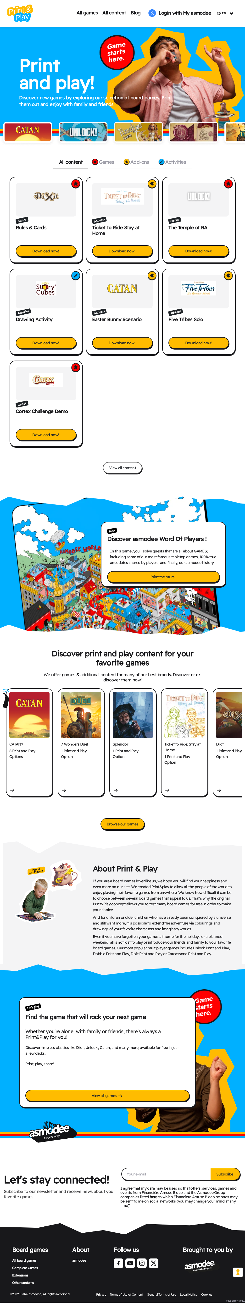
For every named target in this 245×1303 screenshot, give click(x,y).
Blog (136, 13)
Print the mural (163, 576)
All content (114, 13)
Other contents (23, 1283)
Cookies (206, 1294)
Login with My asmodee (183, 13)
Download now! (46, 251)
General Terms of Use (161, 1294)
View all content (122, 467)
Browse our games (122, 824)
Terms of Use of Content (126, 1294)
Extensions (20, 1275)
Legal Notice (188, 1294)
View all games (104, 1095)
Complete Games (25, 1268)
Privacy (101, 1294)
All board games (24, 1260)
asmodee (79, 1260)
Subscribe (225, 1174)
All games (87, 13)
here (153, 1196)
